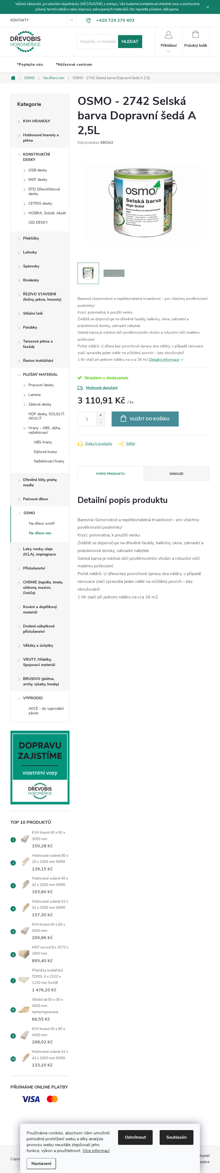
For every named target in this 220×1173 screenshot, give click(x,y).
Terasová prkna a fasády (38, 344)
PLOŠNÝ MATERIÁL (40, 374)
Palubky (30, 327)
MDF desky (37, 179)
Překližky (31, 238)
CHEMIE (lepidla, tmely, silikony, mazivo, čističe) (43, 587)
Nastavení (41, 1164)
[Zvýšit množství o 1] (100, 415)
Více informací (96, 1151)
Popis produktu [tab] (110, 474)
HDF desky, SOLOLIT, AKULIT (46, 416)
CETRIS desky (40, 203)
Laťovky (30, 252)
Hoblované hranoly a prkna (41, 138)
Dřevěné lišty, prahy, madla (40, 482)
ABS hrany (43, 442)
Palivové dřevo (35, 499)
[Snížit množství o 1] (100, 422)
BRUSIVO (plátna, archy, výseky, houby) (41, 681)
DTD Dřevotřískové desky (44, 191)
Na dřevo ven (40, 533)
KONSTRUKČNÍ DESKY (36, 157)
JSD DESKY (38, 222)
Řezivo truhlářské (38, 360)
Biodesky (31, 280)
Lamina (34, 394)
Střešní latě (33, 313)
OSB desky (37, 170)
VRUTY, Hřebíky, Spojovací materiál (39, 662)
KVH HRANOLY (36, 121)
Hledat (130, 42)
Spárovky (31, 266)
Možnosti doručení (102, 387)
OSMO (29, 513)
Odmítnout (135, 1137)
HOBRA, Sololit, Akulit (47, 213)
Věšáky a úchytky (38, 645)
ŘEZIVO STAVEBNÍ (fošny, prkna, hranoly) (42, 297)
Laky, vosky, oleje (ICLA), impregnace (39, 551)
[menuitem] (29, 64)
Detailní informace (164, 359)
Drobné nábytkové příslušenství (38, 629)
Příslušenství (34, 568)
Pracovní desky (41, 385)
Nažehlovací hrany (49, 461)
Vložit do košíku (150, 419)
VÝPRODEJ (33, 698)
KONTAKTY (19, 20)
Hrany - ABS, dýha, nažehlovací (44, 430)
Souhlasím (176, 1137)
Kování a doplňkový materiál (40, 609)
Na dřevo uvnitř (42, 523)
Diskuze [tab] (176, 474)
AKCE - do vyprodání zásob (46, 711)
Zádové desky (39, 404)
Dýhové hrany (45, 451)
